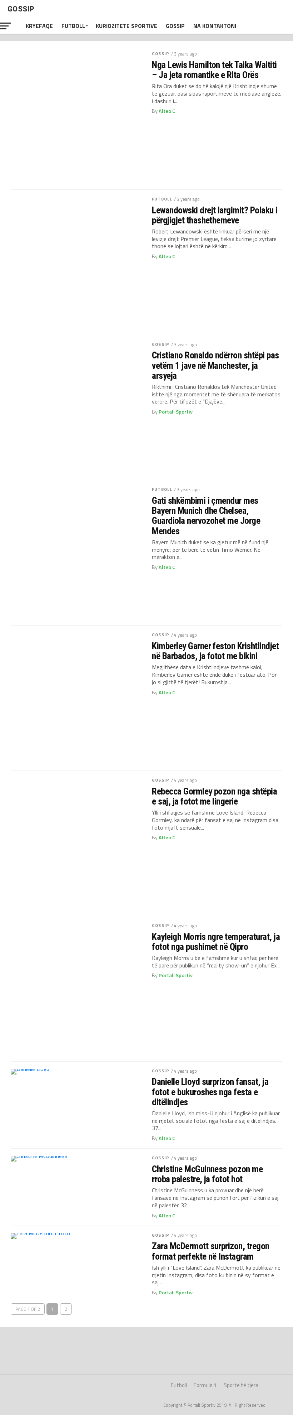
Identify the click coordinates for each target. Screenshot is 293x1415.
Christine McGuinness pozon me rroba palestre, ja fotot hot (207, 1174)
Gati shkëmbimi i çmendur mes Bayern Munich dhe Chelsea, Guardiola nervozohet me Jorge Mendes (206, 516)
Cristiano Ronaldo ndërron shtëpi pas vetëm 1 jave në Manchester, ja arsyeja (215, 365)
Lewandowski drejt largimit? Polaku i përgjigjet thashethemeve (215, 215)
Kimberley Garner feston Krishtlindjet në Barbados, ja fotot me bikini (215, 651)
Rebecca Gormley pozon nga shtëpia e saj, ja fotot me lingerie (214, 796)
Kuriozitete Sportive (126, 25)
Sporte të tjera (241, 1385)
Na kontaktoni (214, 25)
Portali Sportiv (176, 412)
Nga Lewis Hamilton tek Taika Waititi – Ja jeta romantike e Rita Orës (214, 70)
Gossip (175, 25)
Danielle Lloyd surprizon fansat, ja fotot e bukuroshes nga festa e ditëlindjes (210, 1092)
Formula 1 (205, 1385)
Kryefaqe (39, 25)
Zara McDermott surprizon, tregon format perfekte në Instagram (210, 1251)
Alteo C (167, 111)
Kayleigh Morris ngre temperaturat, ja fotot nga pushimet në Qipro (216, 942)
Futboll (73, 25)
